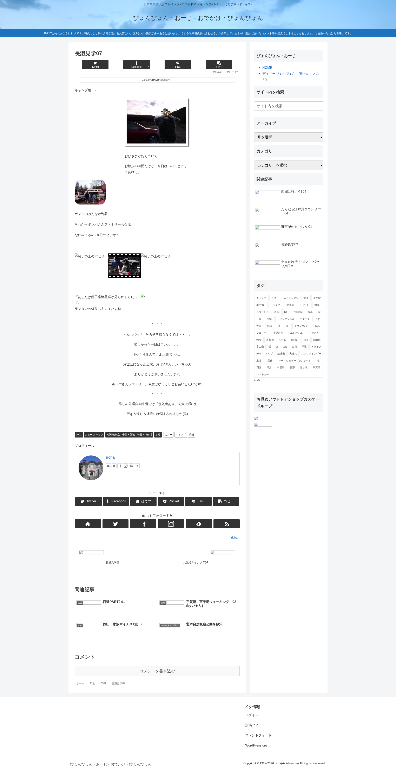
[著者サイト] (108, 465)
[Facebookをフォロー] (119, 465)
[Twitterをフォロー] (114, 465)
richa (110, 457)
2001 (79, 434)
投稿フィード (255, 725)
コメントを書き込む (157, 671)
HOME (267, 67)
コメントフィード (258, 735)
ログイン (251, 715)
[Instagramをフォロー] (125, 465)
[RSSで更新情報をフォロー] (137, 465)
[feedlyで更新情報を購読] (131, 465)
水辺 (158, 434)
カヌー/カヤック (94, 434)
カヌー (168, 434)
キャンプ (181, 434)
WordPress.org (256, 745)
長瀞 (191, 434)
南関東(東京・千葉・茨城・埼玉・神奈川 (129, 434)
